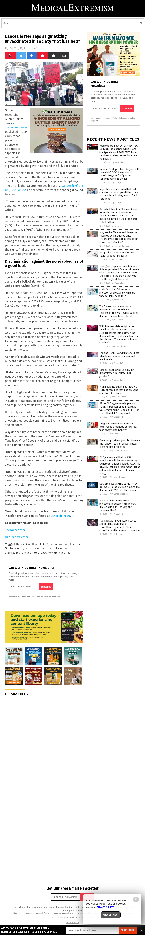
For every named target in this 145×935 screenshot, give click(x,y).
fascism (75, 544)
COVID (44, 544)
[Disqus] (44, 743)
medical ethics (44, 548)
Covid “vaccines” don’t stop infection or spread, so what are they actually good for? (117, 292)
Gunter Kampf (14, 548)
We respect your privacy (54, 913)
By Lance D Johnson (120, 246)
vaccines (64, 552)
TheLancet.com (15, 530)
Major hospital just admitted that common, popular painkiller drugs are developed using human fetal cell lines (118, 194)
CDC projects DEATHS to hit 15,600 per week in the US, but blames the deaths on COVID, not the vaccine (119, 487)
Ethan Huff (31, 48)
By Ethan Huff (117, 260)
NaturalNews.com (16, 537)
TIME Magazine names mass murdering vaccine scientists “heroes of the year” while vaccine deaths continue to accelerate (118, 311)
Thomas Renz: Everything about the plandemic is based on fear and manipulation (119, 356)
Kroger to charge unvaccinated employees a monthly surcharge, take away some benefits (118, 427)
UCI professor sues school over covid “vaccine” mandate (117, 254)
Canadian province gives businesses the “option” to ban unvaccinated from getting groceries (119, 443)
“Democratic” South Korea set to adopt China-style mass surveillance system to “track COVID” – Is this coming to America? (119, 525)
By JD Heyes (117, 182)
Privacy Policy (72, 922)
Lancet (29, 548)
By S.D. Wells (117, 320)
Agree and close (111, 914)
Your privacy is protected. (20, 597)
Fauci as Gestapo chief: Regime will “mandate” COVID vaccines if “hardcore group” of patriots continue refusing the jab (119, 174)
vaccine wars (49, 552)
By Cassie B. (116, 434)
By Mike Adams (118, 162)
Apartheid (32, 544)
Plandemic (62, 548)
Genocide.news (60, 515)
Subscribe (128, 930)
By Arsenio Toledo (119, 450)
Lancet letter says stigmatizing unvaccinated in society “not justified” (116, 373)
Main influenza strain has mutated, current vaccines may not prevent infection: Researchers (118, 390)
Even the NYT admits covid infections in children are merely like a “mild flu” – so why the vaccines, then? (117, 505)
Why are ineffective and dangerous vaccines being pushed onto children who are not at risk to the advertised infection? (119, 237)
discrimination (59, 544)
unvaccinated (30, 552)
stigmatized (12, 552)
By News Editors (119, 346)
